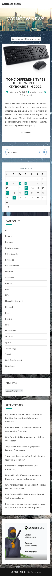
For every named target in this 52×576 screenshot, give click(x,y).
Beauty (8, 236)
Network (9, 307)
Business (9, 242)
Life (7, 295)
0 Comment (26, 95)
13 (26, 188)
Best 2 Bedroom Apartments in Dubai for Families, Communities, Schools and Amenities (23, 418)
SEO (7, 324)
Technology (10, 348)
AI (6, 230)
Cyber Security (11, 254)
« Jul (7, 206)
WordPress (10, 366)
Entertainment (12, 265)
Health (8, 283)
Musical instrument (14, 301)
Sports (8, 342)
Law (7, 289)
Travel (8, 354)
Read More (26, 132)
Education (9, 259)
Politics (8, 318)
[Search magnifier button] (44, 152)
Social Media (10, 330)
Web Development (13, 360)
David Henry (36, 92)
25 (14, 197)
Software (9, 336)
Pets (7, 313)
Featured (9, 271)
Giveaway (9, 277)
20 (26, 193)
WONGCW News (11, 3)
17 (7, 193)
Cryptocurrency (12, 248)
